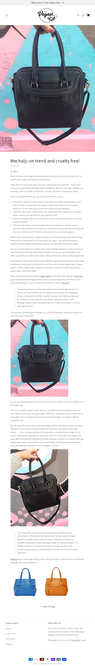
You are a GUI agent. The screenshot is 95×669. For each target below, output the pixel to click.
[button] (6, 15)
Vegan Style (45, 276)
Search (8, 628)
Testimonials (10, 639)
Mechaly (65, 283)
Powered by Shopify (56, 663)
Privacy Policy (11, 634)
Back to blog (49, 606)
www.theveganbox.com (44, 663)
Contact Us (75, 640)
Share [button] (15, 171)
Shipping (9, 644)
